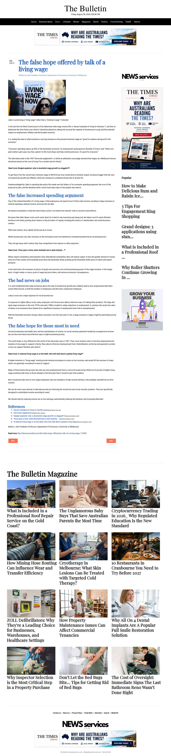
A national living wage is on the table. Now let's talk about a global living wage (50, 354)
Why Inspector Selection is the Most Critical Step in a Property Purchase (30, 682)
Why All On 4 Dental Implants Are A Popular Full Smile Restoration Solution (133, 627)
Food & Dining (117, 22)
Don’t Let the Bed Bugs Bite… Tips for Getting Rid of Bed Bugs (84, 682)
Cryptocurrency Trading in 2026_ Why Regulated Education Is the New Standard (135, 518)
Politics (104, 22)
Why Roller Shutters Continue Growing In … (140, 272)
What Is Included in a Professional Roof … (140, 251)
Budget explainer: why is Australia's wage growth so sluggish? (43, 168)
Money (76, 22)
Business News (45, 22)
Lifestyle (66, 22)
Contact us (57, 713)
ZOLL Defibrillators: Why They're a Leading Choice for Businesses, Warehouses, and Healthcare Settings (31, 630)
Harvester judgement (43, 158)
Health (128, 22)
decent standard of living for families (89, 126)
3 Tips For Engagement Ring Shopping (138, 211)
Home (33, 22)
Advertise (98, 713)
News (57, 22)
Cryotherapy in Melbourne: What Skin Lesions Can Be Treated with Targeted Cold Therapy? (81, 573)
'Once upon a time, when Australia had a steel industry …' (41, 250)
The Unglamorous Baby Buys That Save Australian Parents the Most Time (83, 515)
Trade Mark (88, 713)
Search (137, 22)
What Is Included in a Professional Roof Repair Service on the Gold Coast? (30, 518)
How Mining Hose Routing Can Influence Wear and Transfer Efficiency (32, 567)
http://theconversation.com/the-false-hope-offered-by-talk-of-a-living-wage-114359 (52, 433)
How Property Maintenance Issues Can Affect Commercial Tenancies (82, 627)
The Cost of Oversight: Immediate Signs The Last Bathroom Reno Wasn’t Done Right (136, 684)
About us (66, 713)
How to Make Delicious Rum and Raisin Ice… (140, 190)
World (95, 22)
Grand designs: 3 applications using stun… (139, 231)
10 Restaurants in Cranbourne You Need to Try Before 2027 (135, 567)
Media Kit (114, 713)
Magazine (86, 22)
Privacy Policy (77, 713)
